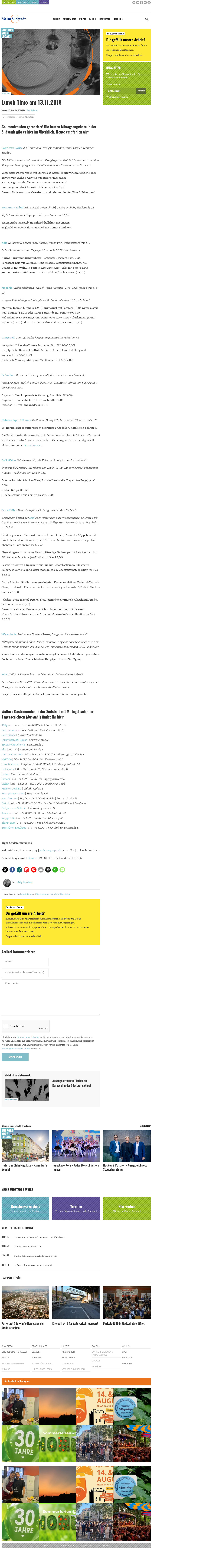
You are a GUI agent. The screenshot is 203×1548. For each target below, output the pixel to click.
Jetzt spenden (38, 791)
